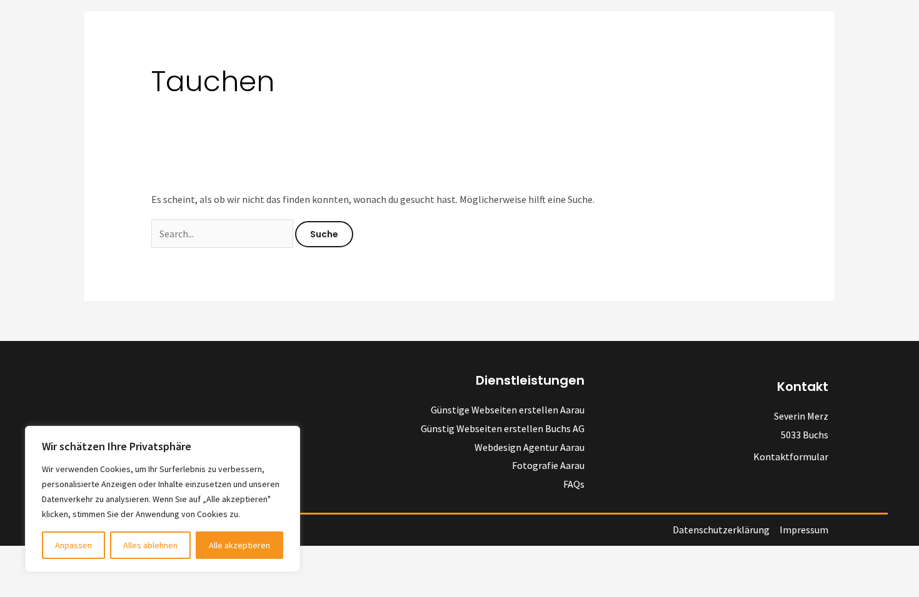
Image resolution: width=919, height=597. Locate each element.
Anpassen (73, 545)
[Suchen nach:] (223, 233)
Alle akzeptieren (239, 545)
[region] (162, 499)
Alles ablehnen (150, 545)
